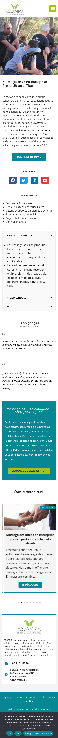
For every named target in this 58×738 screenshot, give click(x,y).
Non (18, 733)
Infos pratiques (16, 297)
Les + (8, 306)
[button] (52, 8)
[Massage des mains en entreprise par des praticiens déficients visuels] (29, 517)
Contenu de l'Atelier (19, 235)
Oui (9, 733)
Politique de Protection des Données (29, 709)
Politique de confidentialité (38, 733)
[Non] (54, 725)
